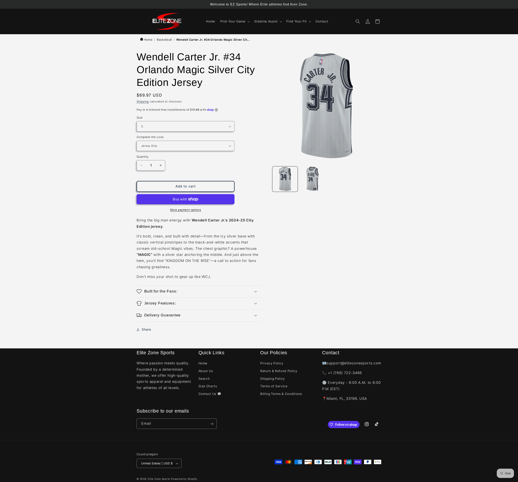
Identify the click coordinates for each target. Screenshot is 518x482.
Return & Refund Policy (278, 371)
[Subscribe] (212, 424)
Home (147, 39)
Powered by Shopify (184, 478)
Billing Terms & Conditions (281, 394)
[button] (234, 21)
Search (204, 379)
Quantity (143, 156)
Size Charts (207, 386)
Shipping (143, 101)
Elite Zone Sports (159, 478)
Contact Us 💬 (209, 394)
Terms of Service (274, 386)
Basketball (164, 39)
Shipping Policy (272, 379)
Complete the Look (150, 137)
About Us (205, 371)
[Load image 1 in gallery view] (285, 179)
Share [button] (146, 329)
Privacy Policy (271, 363)
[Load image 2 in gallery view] (312, 179)
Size (140, 117)
